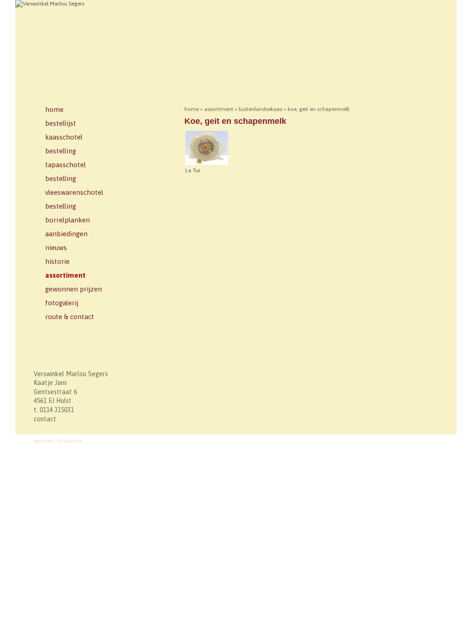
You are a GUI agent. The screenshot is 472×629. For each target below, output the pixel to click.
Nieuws (56, 247)
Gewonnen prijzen (73, 289)
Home (54, 109)
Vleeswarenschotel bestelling (74, 199)
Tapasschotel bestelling (65, 171)
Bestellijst (60, 123)
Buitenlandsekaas (260, 109)
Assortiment (65, 275)
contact (45, 419)
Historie (57, 261)
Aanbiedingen (66, 234)
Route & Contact (69, 316)
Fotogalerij (61, 303)
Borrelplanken (67, 220)
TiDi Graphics (68, 440)
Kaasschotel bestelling (64, 144)
